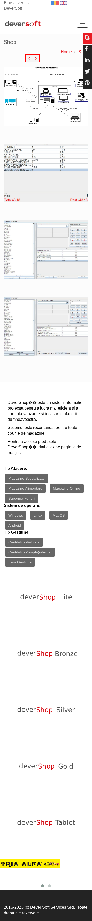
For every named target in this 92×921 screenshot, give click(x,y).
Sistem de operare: (22, 505)
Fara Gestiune (20, 562)
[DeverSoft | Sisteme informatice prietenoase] (23, 23)
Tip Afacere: (15, 468)
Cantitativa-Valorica (24, 542)
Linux (37, 515)
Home (66, 52)
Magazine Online (66, 488)
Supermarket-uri (21, 498)
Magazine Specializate (26, 478)
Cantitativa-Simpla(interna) (30, 552)
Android (14, 525)
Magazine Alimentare (25, 488)
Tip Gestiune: (17, 532)
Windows (15, 515)
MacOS (59, 515)
